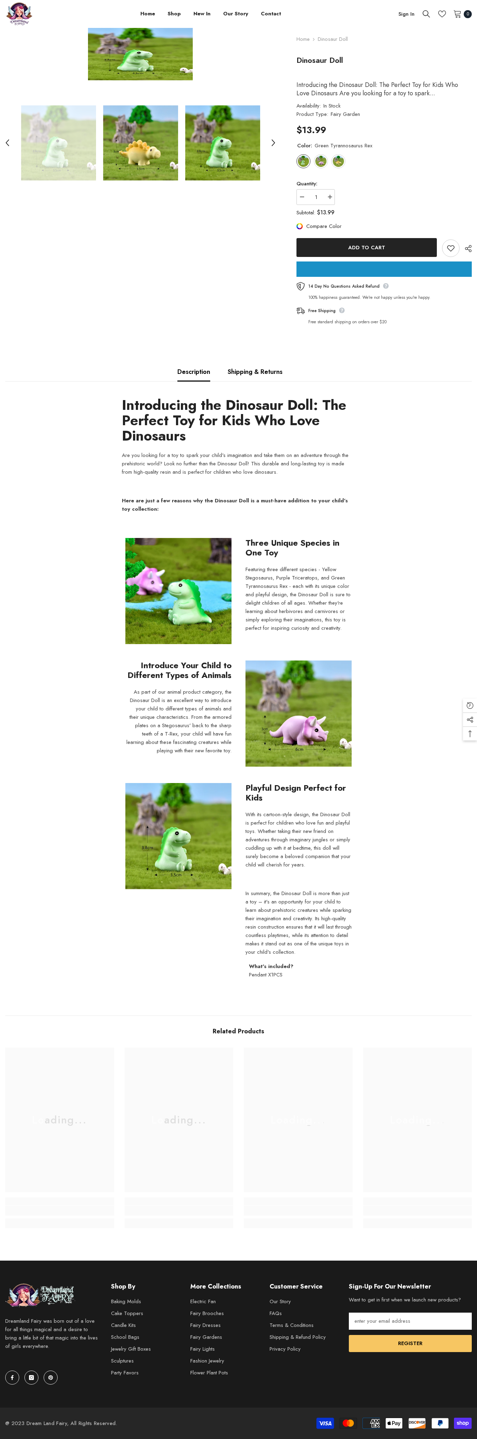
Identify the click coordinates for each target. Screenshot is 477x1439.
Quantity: (306, 183)
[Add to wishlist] (451, 248)
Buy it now (384, 269)
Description (193, 371)
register (410, 1343)
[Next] (273, 143)
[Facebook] (12, 1378)
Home (303, 39)
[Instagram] (31, 1378)
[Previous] (7, 143)
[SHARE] (466, 248)
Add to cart (366, 247)
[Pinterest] (51, 1378)
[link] (59, 1211)
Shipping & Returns (255, 371)
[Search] (426, 14)
